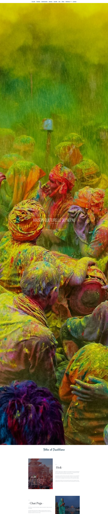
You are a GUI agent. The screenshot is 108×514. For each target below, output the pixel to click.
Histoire (50, 1)
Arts (59, 1)
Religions (68, 1)
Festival (38, 1)
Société (55, 1)
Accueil (33, 1)
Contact (74, 1)
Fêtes (63, 1)
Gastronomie (44, 1)
